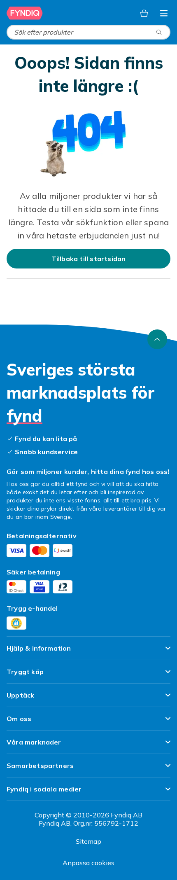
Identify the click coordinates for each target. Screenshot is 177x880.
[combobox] (88, 32)
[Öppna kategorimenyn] (164, 13)
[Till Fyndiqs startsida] (25, 13)
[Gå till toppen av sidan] (157, 339)
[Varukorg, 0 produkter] (144, 13)
